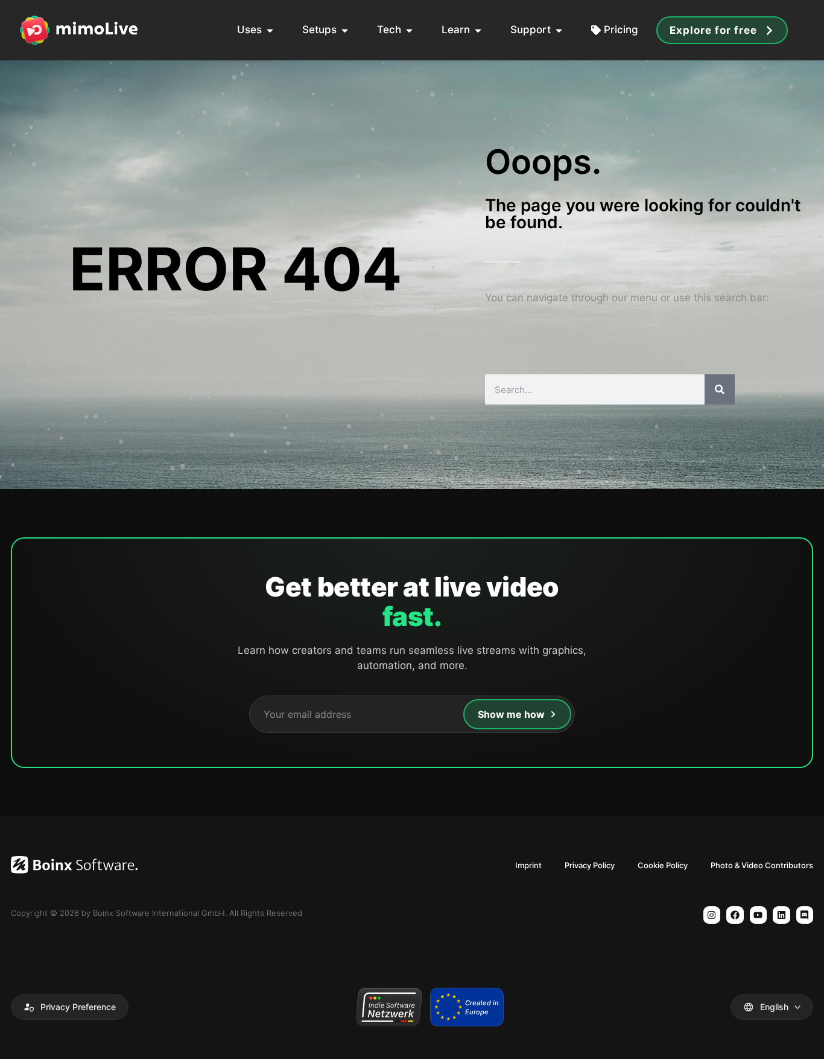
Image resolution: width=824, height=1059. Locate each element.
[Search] (720, 389)
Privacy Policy (590, 865)
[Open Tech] (409, 30)
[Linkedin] (781, 915)
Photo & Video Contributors (762, 865)
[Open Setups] (345, 30)
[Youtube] (758, 915)
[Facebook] (735, 915)
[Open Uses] (270, 30)
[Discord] (805, 915)
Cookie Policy (663, 865)
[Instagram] (712, 915)
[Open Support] (559, 30)
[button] (69, 1007)
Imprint (528, 865)
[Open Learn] (478, 30)
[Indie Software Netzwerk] (388, 1007)
